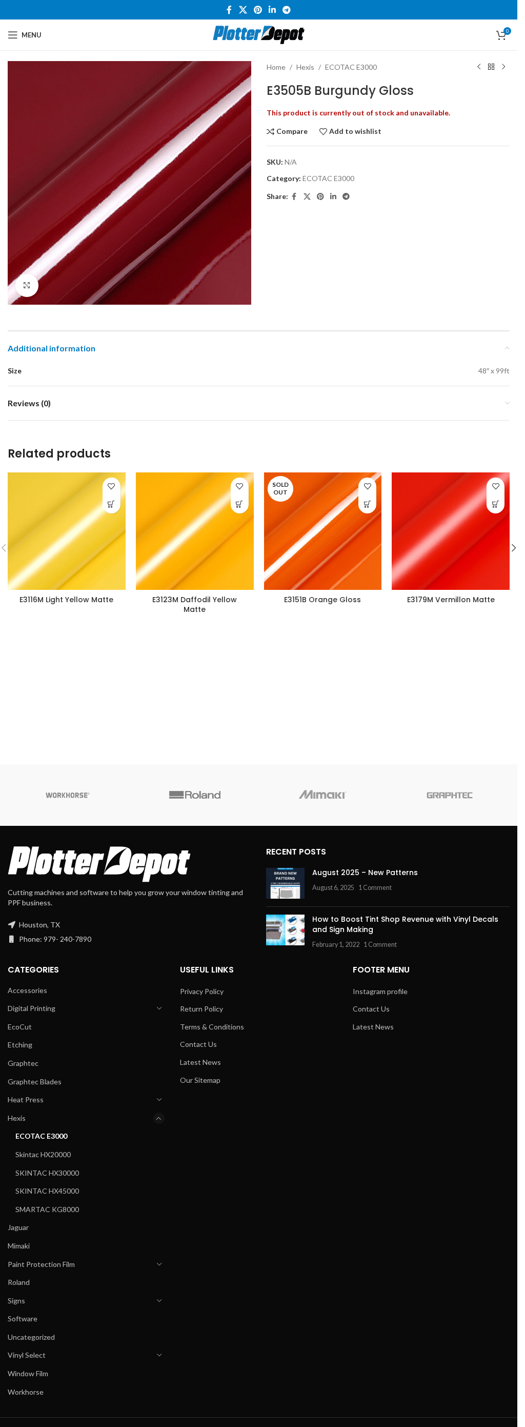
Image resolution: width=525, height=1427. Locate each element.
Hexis (305, 67)
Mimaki (19, 1245)
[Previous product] (479, 67)
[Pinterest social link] (257, 9)
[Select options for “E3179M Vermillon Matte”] (495, 504)
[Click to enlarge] (26, 285)
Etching (20, 1044)
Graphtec (23, 1063)
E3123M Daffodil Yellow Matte (194, 604)
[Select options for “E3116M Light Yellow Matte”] (111, 504)
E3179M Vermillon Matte (451, 599)
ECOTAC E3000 (351, 67)
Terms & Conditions (212, 1026)
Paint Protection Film (41, 1264)
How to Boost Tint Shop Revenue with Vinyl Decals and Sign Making (405, 924)
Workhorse (26, 1392)
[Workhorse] (67, 795)
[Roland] (194, 795)
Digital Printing (31, 1008)
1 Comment (375, 887)
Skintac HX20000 (43, 1154)
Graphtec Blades (35, 1081)
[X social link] (242, 9)
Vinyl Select (27, 1355)
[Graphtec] (449, 795)
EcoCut (20, 1026)
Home (276, 67)
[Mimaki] (322, 795)
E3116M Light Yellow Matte (66, 599)
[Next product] (503, 67)
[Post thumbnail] (285, 883)
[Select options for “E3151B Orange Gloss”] (367, 504)
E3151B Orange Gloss (322, 599)
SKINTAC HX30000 (47, 1172)
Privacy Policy (202, 991)
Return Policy (201, 1008)
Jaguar (18, 1227)
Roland (19, 1282)
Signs (16, 1300)
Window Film (28, 1373)
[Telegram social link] (286, 9)
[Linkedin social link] (272, 9)
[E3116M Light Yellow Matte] (67, 531)
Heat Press (26, 1099)
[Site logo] (259, 34)
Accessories (27, 990)
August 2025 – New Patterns (365, 872)
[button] (513, 548)
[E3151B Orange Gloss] (323, 531)
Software (22, 1318)
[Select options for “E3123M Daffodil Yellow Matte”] (240, 504)
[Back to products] (491, 67)
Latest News (200, 1062)
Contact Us (198, 1044)
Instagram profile (380, 991)
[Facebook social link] (229, 9)
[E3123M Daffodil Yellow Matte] (195, 531)
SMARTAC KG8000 (47, 1209)
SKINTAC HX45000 (47, 1190)
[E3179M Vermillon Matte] (451, 531)
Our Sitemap (200, 1080)
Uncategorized (31, 1337)
